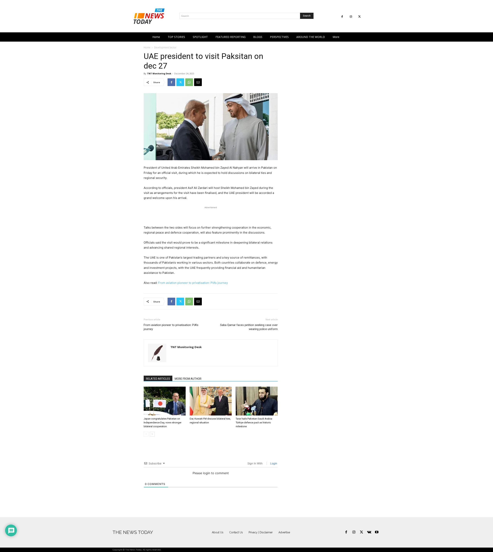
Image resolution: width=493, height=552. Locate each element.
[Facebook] (342, 16)
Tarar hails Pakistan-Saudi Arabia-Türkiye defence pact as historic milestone (254, 422)
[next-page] (152, 434)
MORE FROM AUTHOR (188, 378)
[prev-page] (146, 434)
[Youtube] (377, 532)
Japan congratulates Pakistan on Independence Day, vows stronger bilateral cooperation (162, 422)
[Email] (198, 82)
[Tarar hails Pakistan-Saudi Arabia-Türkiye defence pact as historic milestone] (257, 401)
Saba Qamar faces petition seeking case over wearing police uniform (249, 327)
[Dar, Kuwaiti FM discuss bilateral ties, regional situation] (211, 401)
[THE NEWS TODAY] (149, 16)
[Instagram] (350, 16)
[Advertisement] (211, 215)
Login (273, 463)
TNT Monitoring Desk (159, 73)
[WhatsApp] (189, 82)
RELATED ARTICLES (158, 378)
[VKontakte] (369, 532)
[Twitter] (359, 16)
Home (147, 47)
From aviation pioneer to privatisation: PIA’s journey (193, 283)
